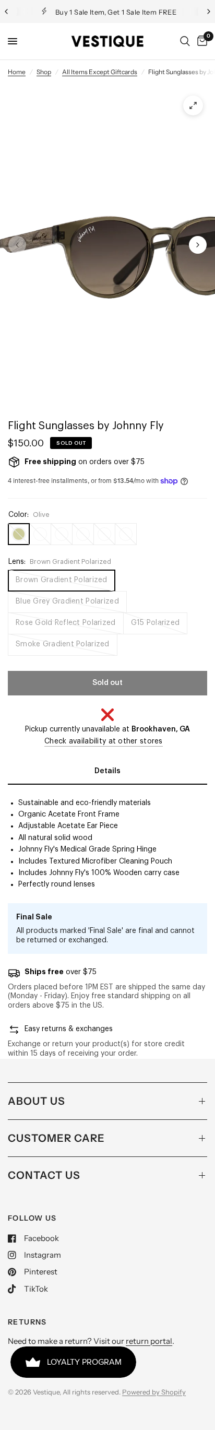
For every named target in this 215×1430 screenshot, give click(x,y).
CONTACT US (44, 1175)
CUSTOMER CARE (56, 1138)
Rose (62, 534)
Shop (44, 72)
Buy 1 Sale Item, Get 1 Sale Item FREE (115, 12)
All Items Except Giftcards (99, 72)
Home (17, 72)
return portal (149, 1341)
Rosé (104, 534)
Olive (19, 534)
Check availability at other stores (103, 741)
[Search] (185, 41)
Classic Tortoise (83, 534)
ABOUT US (36, 1101)
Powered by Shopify (154, 1392)
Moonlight (40, 534)
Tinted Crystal (126, 534)
